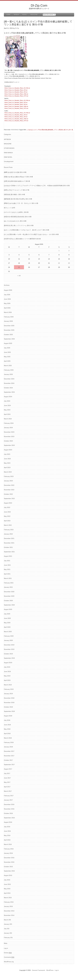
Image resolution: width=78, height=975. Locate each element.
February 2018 (9, 742)
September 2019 (9, 658)
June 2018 (7, 724)
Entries (8, 953)
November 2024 (9, 383)
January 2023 (8, 481)
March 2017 (8, 791)
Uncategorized (8, 161)
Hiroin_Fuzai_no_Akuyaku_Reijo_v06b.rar (16, 94)
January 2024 (8, 427)
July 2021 (7, 560)
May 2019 (7, 676)
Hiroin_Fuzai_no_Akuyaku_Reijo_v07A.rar (16, 96)
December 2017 (9, 751)
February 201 (8, 937)
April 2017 (7, 787)
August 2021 (8, 556)
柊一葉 (71, 129)
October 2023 (8, 441)
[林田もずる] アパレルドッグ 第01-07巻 (16, 190)
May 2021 (7, 569)
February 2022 (9, 529)
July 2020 (7, 614)
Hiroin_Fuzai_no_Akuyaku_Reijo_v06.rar (15, 92)
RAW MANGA (15, 129)
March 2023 (8, 472)
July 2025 (7, 348)
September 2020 (9, 605)
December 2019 (9, 645)
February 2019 (9, 689)
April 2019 (7, 680)
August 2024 (8, 396)
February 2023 (9, 476)
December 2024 (9, 379)
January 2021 (8, 587)
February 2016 (9, 849)
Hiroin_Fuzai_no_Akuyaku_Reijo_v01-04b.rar (17, 88)
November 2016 (9, 809)
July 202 (6, 928)
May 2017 (7, 782)
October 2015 (8, 866)
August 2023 (8, 450)
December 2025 (9, 325)
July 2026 (7, 294)
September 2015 (9, 871)
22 (59, 263)
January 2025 (8, 374)
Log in (6, 948)
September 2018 (9, 711)
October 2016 (8, 813)
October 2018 (8, 707)
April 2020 (7, 627)
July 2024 (7, 401)
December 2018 (9, 698)
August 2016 (8, 822)
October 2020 (8, 600)
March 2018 (8, 738)
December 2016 (9, 804)
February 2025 (9, 370)
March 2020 (8, 631)
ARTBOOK (7, 139)
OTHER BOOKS (9, 148)
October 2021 (8, 547)
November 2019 (9, 649)
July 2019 (7, 667)
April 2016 (7, 840)
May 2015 (7, 888)
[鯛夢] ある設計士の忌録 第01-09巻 (15, 172)
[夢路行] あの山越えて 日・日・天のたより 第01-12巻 (21, 203)
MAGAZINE (7, 144)
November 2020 (9, 596)
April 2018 (7, 733)
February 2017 (9, 795)
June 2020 (7, 618)
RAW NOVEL (8, 157)
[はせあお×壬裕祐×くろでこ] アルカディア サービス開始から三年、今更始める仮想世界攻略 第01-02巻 (37, 185)
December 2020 (9, 591)
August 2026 (8, 290)
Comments (9, 957)
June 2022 (7, 512)
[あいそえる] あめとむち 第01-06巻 (15, 221)
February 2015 (9, 902)
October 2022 (8, 494)
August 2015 (8, 875)
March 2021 (8, 578)
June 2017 (7, 778)
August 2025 (8, 343)
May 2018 (7, 729)
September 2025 (9, 339)
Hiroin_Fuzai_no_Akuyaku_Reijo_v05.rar (15, 90)
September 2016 (9, 818)
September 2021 (9, 552)
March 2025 (8, 365)
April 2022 (7, 520)
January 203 (8, 924)
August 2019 (8, 662)
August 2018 (8, 716)
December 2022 (9, 485)
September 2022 (9, 498)
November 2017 (9, 756)
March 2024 (8, 419)
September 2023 (9, 445)
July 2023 (7, 454)
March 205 (7, 920)
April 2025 (7, 361)
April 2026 (7, 308)
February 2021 (9, 583)
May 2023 (7, 463)
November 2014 (9, 915)
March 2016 (8, 844)
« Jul (19, 275)
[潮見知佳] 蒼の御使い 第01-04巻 (14, 194)
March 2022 (8, 525)
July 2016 (7, 826)
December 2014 (9, 911)
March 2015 (8, 897)
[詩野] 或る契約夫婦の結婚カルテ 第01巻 (17, 181)
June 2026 (7, 299)
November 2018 (9, 702)
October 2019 (8, 654)
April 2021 (7, 574)
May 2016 (7, 835)
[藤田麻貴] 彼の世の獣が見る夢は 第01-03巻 (18, 199)
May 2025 (7, 356)
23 (69, 263)
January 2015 (8, 906)
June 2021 (7, 565)
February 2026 (9, 317)
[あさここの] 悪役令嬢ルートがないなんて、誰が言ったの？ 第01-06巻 (26, 230)
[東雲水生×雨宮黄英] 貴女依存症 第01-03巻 (17, 216)
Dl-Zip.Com (39, 5)
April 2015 (7, 893)
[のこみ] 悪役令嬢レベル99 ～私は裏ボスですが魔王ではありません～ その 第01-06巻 (31, 234)
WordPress (49, 970)
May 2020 (7, 622)
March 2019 (8, 685)
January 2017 (8, 800)
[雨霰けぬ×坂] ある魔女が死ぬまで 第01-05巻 (18, 177)
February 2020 (9, 636)
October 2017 (8, 760)
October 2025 (8, 334)
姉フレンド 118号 (9, 208)
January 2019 (8, 693)
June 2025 (7, 352)
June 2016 (7, 831)
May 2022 (7, 516)
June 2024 (7, 405)
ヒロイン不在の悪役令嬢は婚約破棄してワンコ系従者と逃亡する (51, 129)
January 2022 (8, 534)
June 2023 (7, 458)
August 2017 (8, 769)
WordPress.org (9, 961)
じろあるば (30, 129)
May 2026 (7, 303)
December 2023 (9, 432)
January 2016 (8, 853)
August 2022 (8, 503)
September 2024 (9, 392)
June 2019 (7, 671)
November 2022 (9, 489)
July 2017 (7, 773)
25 (19, 267)
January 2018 (8, 747)
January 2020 (8, 640)
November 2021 (9, 543)
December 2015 (9, 857)
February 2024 (9, 423)
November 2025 (9, 330)
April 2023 (7, 467)
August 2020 (8, 609)
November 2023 (9, 436)
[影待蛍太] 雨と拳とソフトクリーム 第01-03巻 (19, 225)
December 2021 (9, 538)
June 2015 (7, 884)
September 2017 (9, 764)
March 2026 (8, 312)
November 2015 (9, 862)
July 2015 (7, 880)
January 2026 (8, 321)
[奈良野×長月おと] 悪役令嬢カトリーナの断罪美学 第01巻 (22, 239)
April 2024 (7, 414)
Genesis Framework (38, 970)
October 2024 (8, 388)
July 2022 (7, 507)
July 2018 (7, 720)
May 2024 (7, 410)
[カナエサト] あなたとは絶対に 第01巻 (16, 212)
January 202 (8, 933)
